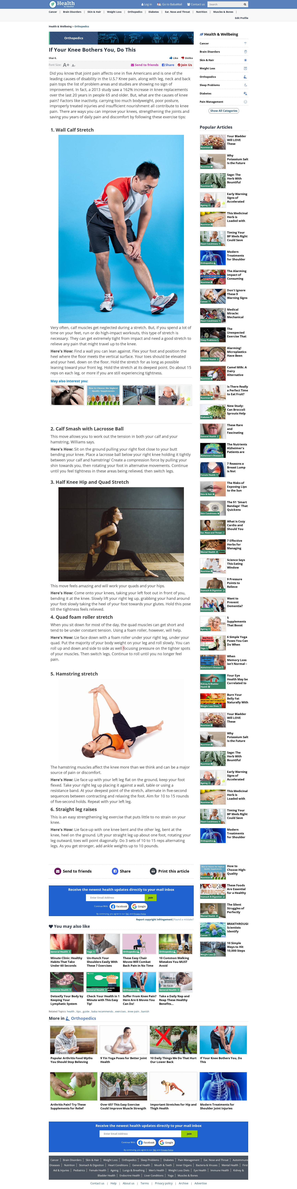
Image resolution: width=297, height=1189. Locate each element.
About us (128, 1183)
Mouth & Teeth (163, 1165)
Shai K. (53, 58)
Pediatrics (79, 1170)
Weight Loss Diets (178, 1170)
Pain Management (188, 1160)
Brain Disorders (72, 11)
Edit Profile (241, 18)
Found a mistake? (184, 919)
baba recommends (102, 1011)
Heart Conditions (118, 1165)
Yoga (170, 1175)
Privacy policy (164, 1183)
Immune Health (220, 1170)
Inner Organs (184, 1165)
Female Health (97, 1170)
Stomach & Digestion (91, 1165)
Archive (183, 1183)
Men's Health (156, 1170)
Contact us (198, 4)
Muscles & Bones (223, 11)
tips (78, 1011)
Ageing (114, 1170)
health (70, 1011)
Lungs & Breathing (134, 1170)
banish (145, 1011)
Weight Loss (114, 11)
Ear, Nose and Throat (177, 11)
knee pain (133, 1011)
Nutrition (201, 11)
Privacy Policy (140, 913)
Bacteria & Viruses (206, 1165)
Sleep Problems (150, 1160)
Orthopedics (135, 11)
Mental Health (230, 1165)
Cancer (53, 11)
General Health (141, 1165)
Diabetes (153, 11)
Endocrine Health (130, 1175)
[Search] (245, 4)
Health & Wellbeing (60, 26)
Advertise (201, 1183)
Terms (145, 1183)
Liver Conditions (153, 1175)
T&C (127, 913)
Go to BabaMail (172, 4)
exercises (120, 1011)
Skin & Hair (94, 11)
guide (86, 1011)
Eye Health (200, 1170)
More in (72, 1018)
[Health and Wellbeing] (62, 4)
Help (114, 1183)
